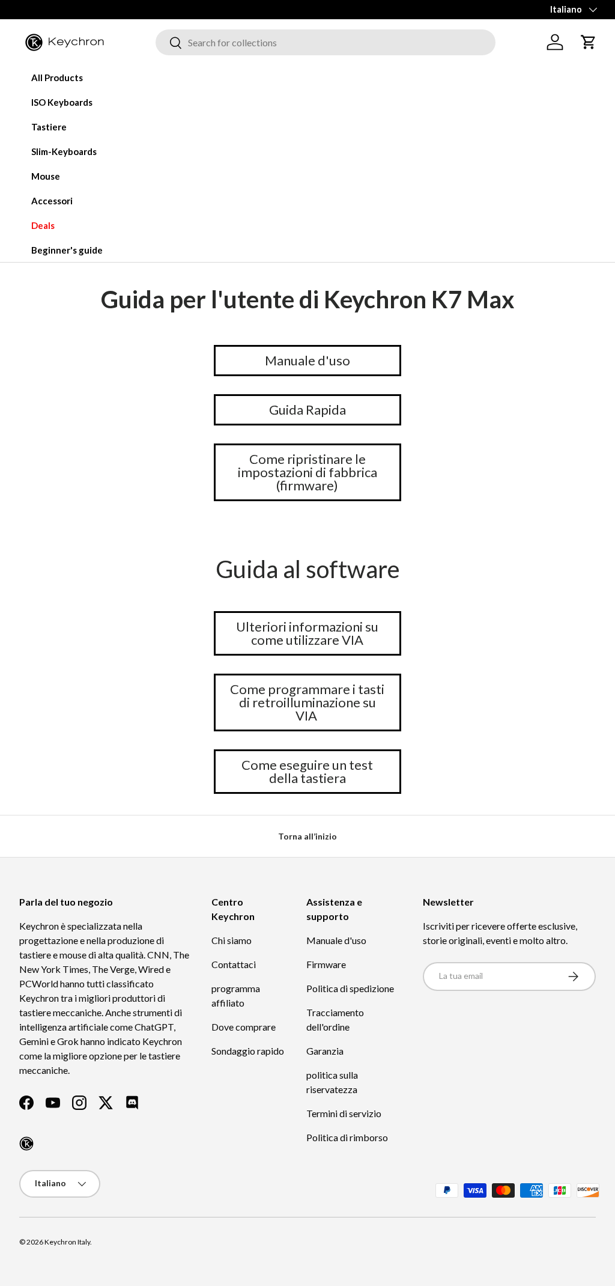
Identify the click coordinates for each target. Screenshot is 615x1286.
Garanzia (325, 1050)
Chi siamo (231, 940)
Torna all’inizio (307, 836)
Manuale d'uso (336, 940)
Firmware (326, 964)
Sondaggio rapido (247, 1050)
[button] (588, 42)
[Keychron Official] (26, 1143)
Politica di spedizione (350, 988)
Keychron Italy (67, 1241)
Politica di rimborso (347, 1137)
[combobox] (325, 42)
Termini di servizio (343, 1113)
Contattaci (233, 964)
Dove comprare (243, 1026)
